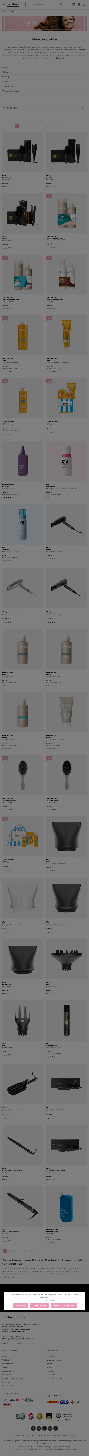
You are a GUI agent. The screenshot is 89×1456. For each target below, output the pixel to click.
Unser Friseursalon (11, 91)
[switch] (68, 1419)
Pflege (5, 72)
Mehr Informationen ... (44, 1297)
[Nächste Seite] (42, 126)
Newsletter (51, 1371)
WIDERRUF (31, 1436)
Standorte (51, 1375)
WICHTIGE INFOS (10, 1350)
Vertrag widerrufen (10, 1386)
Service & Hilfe (8, 1371)
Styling (5, 77)
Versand (5, 1367)
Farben (5, 81)
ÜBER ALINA (52, 1350)
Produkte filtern (10, 108)
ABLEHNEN (20, 1306)
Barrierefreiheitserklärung (12, 1378)
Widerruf (6, 1360)
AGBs (4, 1356)
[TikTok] (55, 1428)
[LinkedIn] (50, 1428)
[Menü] (4, 4)
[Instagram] (44, 1428)
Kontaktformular (23, 1343)
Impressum (7, 1375)
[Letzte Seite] (47, 126)
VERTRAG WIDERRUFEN (64, 1436)
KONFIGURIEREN (39, 1306)
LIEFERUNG (20, 1436)
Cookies (5, 1382)
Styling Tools (8, 86)
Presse (49, 1367)
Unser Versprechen (54, 1360)
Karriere (50, 1364)
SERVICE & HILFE (45, 1436)
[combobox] (42, 4)
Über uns (50, 1356)
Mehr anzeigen (9, 1277)
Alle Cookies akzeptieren (64, 1306)
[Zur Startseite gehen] (13, 4)
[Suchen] (61, 4)
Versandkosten (45, 1441)
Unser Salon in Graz (55, 1378)
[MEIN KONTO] (78, 4)
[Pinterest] (39, 1428)
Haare (5, 67)
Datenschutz (7, 1364)
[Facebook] (33, 1428)
